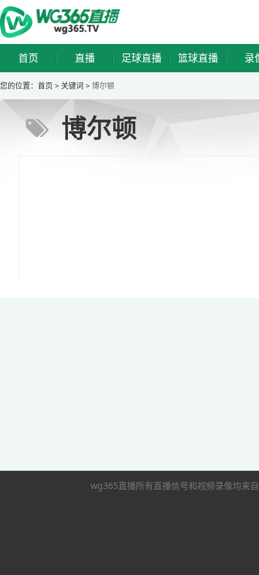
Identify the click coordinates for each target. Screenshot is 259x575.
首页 (28, 58)
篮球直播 (198, 58)
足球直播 (141, 58)
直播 (85, 58)
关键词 (72, 85)
